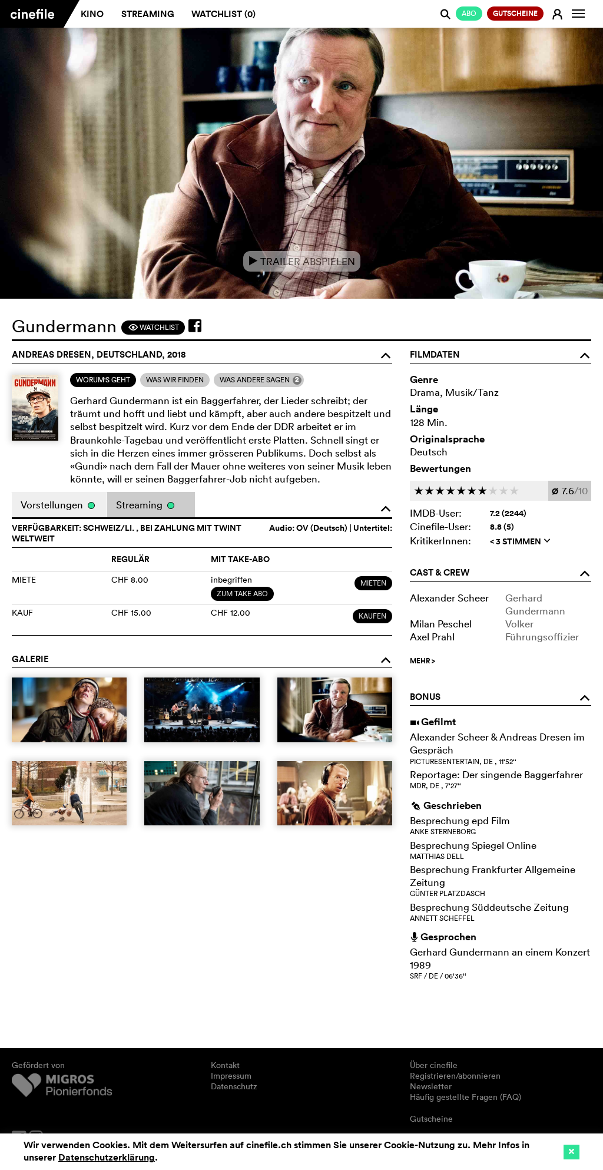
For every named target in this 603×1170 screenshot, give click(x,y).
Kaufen (372, 616)
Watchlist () (223, 14)
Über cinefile (434, 1065)
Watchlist (153, 327)
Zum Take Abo (242, 594)
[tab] (103, 380)
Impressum (231, 1075)
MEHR (422, 661)
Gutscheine (431, 1118)
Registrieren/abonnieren (455, 1075)
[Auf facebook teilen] (194, 326)
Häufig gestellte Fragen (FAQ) (465, 1097)
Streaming (147, 14)
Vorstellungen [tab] (53, 504)
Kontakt (225, 1065)
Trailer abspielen (302, 261)
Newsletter (431, 1086)
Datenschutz (234, 1086)
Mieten (373, 583)
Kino (92, 14)
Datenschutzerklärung (106, 1157)
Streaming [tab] (140, 504)
